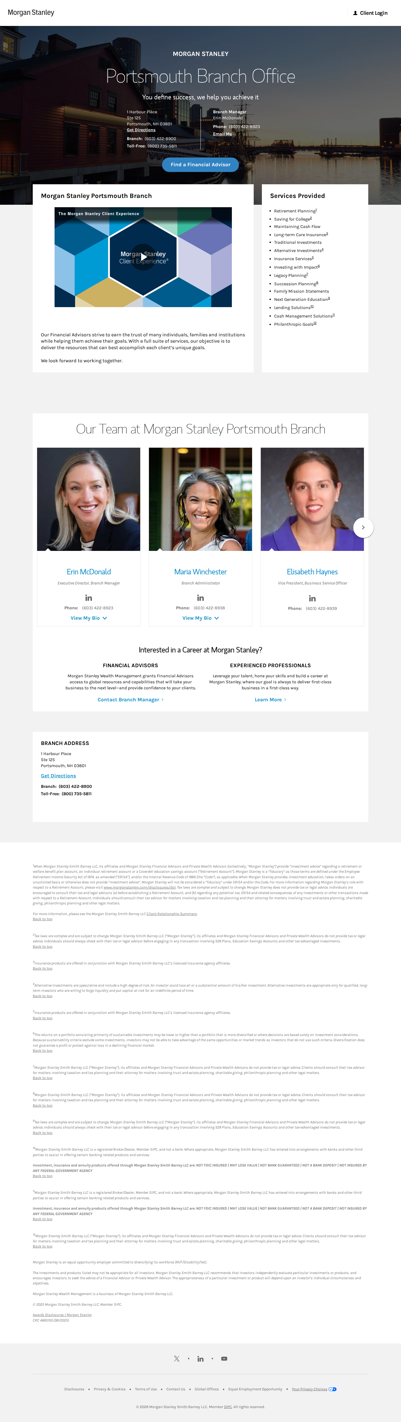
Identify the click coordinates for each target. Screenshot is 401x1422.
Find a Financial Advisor (200, 165)
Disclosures (74, 1389)
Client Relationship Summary (171, 914)
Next (363, 527)
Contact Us (175, 1389)
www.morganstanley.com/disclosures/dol (140, 887)
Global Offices (207, 1389)
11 (334, 315)
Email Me (222, 133)
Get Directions (141, 129)
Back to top (42, 919)
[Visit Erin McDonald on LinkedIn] (88, 599)
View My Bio (85, 618)
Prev (37, 527)
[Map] (241, 777)
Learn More (268, 700)
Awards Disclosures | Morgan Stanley (62, 1315)
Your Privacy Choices (309, 1389)
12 (315, 323)
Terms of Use (146, 1389)
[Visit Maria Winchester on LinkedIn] (200, 599)
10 (312, 306)
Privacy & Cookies (109, 1389)
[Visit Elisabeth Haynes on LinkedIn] (312, 599)
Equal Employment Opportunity (255, 1389)
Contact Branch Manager (128, 700)
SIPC (228, 1407)
